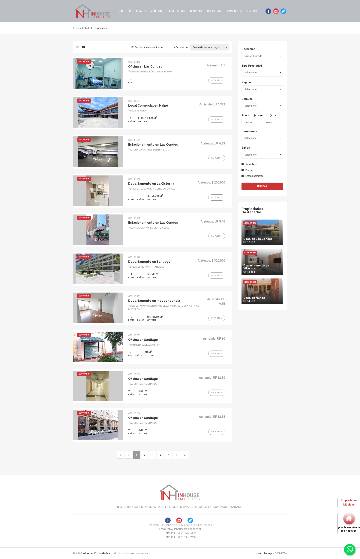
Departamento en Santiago (149, 261)
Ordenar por (181, 47)
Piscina (249, 170)
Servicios (196, 11)
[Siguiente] (177, 455)
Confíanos (234, 11)
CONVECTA (281, 553)
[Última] (185, 455)
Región (246, 82)
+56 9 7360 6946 (186, 536)
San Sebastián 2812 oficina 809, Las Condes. (186, 525)
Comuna (247, 99)
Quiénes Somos (176, 11)
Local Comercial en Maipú (148, 105)
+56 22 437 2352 (186, 532)
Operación (248, 49)
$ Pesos (262, 115)
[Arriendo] (98, 73)
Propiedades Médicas (348, 502)
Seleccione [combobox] (250, 72)
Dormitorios (249, 131)
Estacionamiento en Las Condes (153, 144)
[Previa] (128, 455)
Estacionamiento (254, 176)
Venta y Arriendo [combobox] (253, 56)
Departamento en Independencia (154, 300)
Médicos (156, 11)
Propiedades (138, 11)
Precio (246, 115)
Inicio (121, 11)
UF (275, 115)
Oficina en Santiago (143, 340)
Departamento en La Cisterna (151, 183)
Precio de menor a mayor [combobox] (206, 47)
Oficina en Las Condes (145, 66)
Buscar (262, 186)
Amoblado (251, 164)
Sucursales (215, 11)
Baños (246, 147)
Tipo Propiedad (252, 65)
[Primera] (120, 455)
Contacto (252, 11)
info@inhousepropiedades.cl (184, 528)
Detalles (216, 80)
